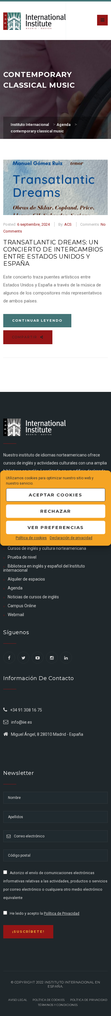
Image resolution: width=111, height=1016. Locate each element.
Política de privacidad (88, 999)
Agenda (15, 588)
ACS (68, 224)
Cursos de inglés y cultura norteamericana (47, 548)
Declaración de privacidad (71, 538)
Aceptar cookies (55, 495)
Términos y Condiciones (58, 1005)
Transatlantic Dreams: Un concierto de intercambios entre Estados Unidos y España (53, 253)
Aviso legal (17, 999)
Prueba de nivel (22, 557)
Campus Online (22, 605)
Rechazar (55, 511)
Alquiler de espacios (26, 579)
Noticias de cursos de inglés (33, 596)
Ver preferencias (56, 527)
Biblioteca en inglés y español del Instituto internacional (44, 568)
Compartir (25, 337)
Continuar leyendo (37, 320)
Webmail (16, 614)
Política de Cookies (49, 999)
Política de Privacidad (61, 913)
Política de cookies (31, 538)
